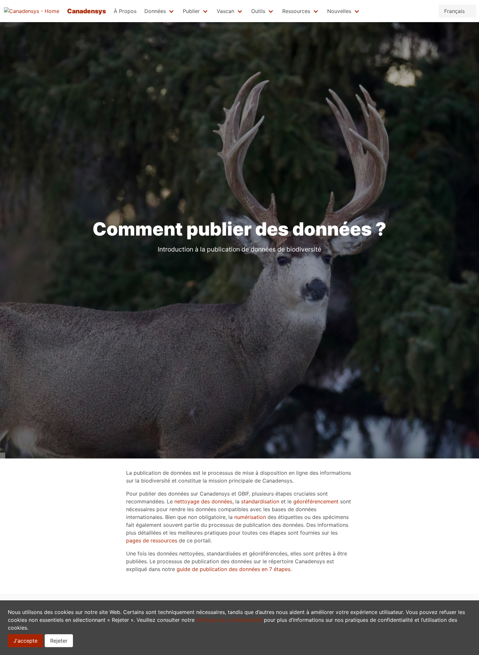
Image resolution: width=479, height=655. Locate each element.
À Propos (125, 11)
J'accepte (25, 640)
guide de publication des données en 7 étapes (233, 569)
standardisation (260, 501)
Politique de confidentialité (229, 620)
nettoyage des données (203, 501)
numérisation (250, 517)
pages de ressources (151, 540)
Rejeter (58, 640)
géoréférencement (316, 501)
